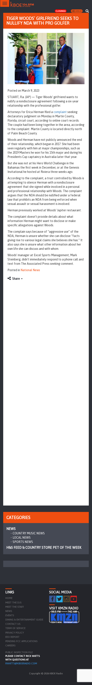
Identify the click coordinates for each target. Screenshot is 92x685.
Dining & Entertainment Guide (24, 619)
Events (9, 615)
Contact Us (12, 623)
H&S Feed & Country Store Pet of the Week (43, 547)
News (11, 529)
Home (8, 598)
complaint (60, 112)
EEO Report (12, 636)
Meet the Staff (14, 606)
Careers (10, 645)
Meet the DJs (13, 602)
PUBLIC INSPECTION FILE (19, 652)
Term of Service (15, 628)
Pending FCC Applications (21, 641)
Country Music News (29, 533)
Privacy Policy (14, 632)
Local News (22, 537)
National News (30, 270)
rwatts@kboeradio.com (21, 663)
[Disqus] (46, 336)
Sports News (23, 542)
